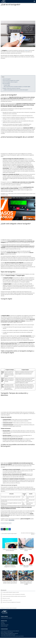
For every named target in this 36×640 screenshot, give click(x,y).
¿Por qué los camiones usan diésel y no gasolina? (27, 533)
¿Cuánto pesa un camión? (7, 600)
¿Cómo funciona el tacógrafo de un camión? (10, 80)
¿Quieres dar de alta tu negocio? (6, 617)
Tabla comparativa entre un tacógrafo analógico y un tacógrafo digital (17, 86)
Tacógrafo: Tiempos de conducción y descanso (11, 88)
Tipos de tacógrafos (6, 83)
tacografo (2, 523)
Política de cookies (4, 626)
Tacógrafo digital (7, 85)
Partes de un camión (6, 598)
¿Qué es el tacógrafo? (6, 79)
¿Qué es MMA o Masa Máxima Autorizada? (8, 634)
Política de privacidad (4, 624)
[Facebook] (2, 529)
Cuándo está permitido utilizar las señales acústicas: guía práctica (14, 596)
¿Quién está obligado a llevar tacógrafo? (10, 82)
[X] (4, 529)
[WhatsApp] (7, 529)
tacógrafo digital (8, 523)
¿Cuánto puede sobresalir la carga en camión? (11, 592)
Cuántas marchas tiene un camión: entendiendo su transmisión (14, 594)
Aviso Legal (3, 623)
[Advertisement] (18, 13)
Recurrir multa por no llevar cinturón (7, 632)
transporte (26, 50)
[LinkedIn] (9, 529)
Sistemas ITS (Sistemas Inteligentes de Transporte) (11, 602)
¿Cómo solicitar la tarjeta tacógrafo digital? (9, 533)
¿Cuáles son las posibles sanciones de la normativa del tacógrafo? (16, 89)
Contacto (2, 622)
